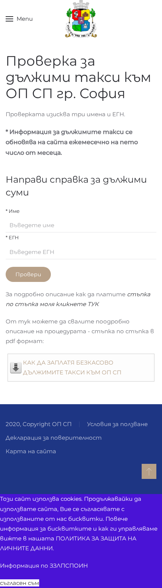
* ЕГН (12, 237)
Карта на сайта (31, 451)
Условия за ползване (117, 424)
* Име (13, 211)
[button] (19, 19)
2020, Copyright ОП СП (39, 424)
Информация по (44, 565)
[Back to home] (81, 19)
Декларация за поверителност (54, 437)
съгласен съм (19, 582)
